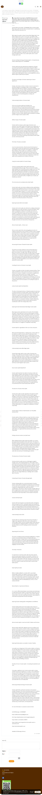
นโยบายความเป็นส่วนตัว (24, 791)
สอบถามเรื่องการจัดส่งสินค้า (14, 10)
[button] (35, 6)
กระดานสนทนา (5, 10)
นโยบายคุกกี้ (7, 793)
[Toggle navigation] (40, 7)
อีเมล (3, 754)
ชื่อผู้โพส (4, 751)
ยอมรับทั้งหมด (37, 791)
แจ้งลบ (13, 25)
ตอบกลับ (11, 761)
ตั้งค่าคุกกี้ (31, 791)
